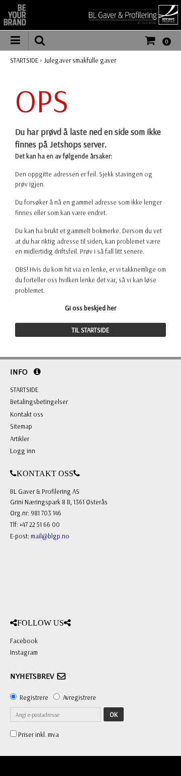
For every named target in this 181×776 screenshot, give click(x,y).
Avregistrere (79, 697)
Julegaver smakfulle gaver (80, 60)
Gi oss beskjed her (90, 308)
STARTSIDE (24, 60)
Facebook (24, 641)
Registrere (34, 697)
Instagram (24, 652)
